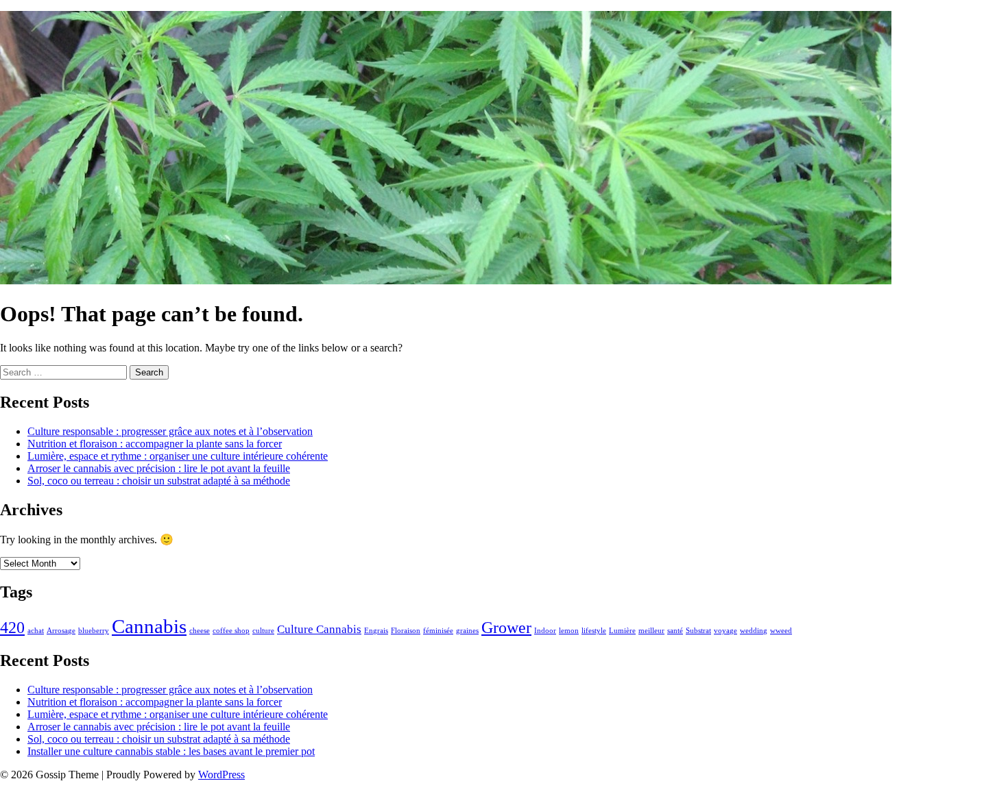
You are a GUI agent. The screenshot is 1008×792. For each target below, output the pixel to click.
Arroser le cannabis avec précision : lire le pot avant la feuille (158, 468)
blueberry (93, 630)
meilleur (651, 630)
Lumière (622, 630)
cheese (199, 630)
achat (35, 630)
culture (263, 630)
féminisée (438, 630)
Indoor (545, 630)
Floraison (405, 630)
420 (12, 627)
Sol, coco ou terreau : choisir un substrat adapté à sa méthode (158, 480)
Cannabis (149, 626)
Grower (506, 627)
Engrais (376, 630)
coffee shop (231, 630)
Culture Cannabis (319, 629)
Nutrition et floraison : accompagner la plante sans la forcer (154, 443)
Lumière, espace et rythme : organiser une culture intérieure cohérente (177, 456)
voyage (725, 630)
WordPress (221, 774)
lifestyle (593, 630)
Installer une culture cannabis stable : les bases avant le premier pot (171, 751)
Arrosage (61, 630)
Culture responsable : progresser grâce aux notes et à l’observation (170, 431)
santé (675, 630)
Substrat (698, 630)
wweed (781, 630)
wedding (753, 630)
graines (467, 630)
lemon (569, 630)
